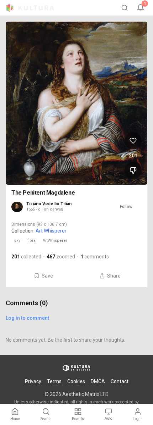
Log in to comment (27, 318)
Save (47, 276)
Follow (126, 206)
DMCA (98, 381)
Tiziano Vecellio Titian (49, 203)
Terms (54, 381)
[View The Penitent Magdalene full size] (76, 103)
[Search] (124, 7)
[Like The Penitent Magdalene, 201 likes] (133, 140)
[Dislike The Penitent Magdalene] (133, 170)
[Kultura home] (30, 8)
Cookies (76, 381)
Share (114, 276)
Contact (119, 381)
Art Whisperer (51, 231)
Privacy (33, 381)
